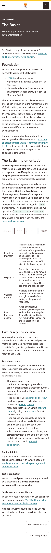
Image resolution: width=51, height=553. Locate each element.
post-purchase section (13, 221)
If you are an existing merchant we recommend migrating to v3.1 (25, 142)
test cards (31, 411)
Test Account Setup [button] (37, 524)
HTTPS (10, 78)
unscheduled (32, 397)
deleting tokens (26, 404)
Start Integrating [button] (37, 535)
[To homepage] (25, 5)
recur (44, 397)
